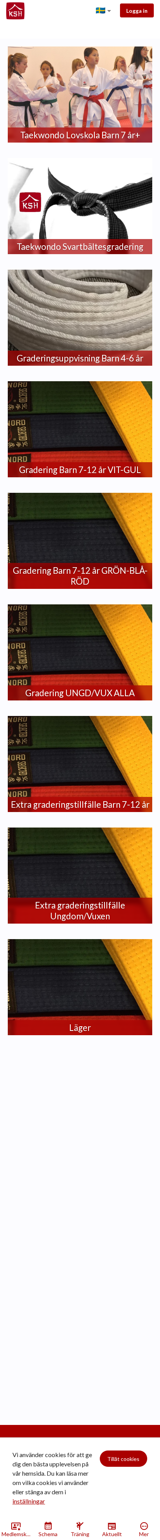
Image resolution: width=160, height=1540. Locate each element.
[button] (104, 10)
